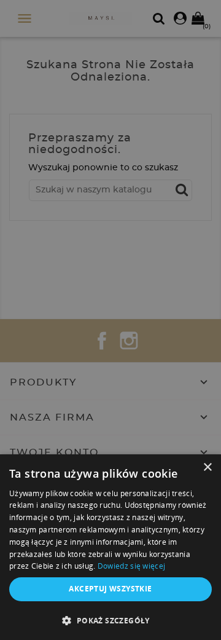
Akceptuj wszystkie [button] (110, 588)
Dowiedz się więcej (131, 566)
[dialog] (110, 320)
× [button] (207, 467)
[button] (110, 620)
